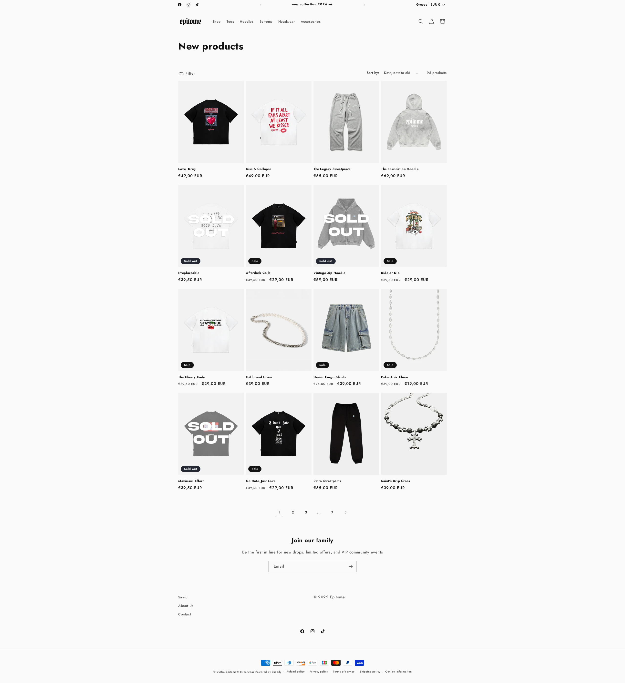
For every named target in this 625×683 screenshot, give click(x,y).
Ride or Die (390, 273)
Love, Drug (187, 169)
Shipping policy (370, 671)
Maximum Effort (191, 481)
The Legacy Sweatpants (332, 169)
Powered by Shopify (268, 672)
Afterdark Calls (258, 273)
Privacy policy (319, 671)
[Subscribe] (350, 566)
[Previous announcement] (260, 4)
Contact (184, 614)
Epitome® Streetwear (240, 672)
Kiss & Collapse (258, 169)
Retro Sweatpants (327, 481)
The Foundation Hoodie (400, 169)
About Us (185, 605)
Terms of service (344, 671)
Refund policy (296, 671)
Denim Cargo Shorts (329, 377)
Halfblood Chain (259, 377)
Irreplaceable (188, 273)
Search (184, 597)
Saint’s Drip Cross (395, 481)
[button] (421, 21)
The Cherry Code (191, 377)
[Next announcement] (364, 4)
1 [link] (280, 512)
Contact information (398, 671)
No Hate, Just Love (261, 481)
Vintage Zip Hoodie (329, 273)
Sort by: (373, 72)
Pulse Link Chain (394, 377)
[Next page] (345, 512)
